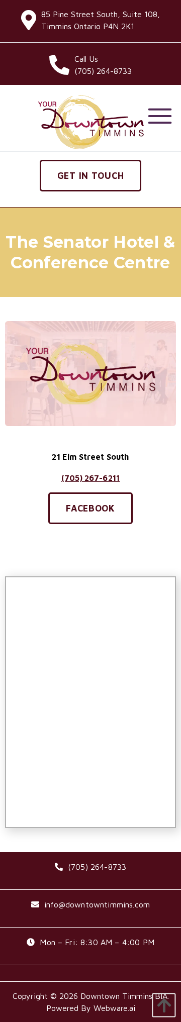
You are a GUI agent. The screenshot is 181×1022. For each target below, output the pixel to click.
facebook (90, 508)
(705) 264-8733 (97, 866)
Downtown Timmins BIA (123, 995)
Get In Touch (90, 175)
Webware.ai (114, 1007)
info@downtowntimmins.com (97, 904)
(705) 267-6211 (90, 477)
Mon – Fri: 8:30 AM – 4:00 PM (97, 942)
